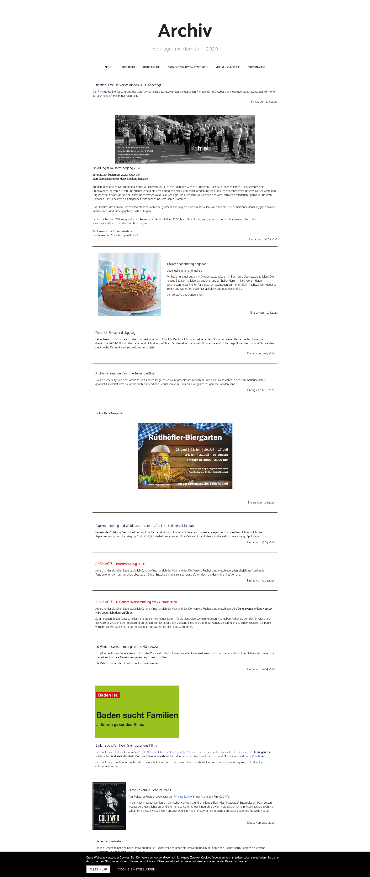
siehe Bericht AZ (255, 756)
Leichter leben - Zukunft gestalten (167, 752)
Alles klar (98, 869)
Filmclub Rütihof (183, 796)
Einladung (129, 663)
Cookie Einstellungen (136, 869)
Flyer (262, 762)
